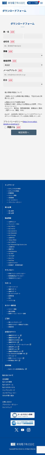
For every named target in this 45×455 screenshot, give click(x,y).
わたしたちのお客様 (14, 188)
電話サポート (12, 289)
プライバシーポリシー (15, 202)
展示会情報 (12, 311)
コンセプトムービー (9, 393)
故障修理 (11, 296)
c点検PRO (12, 247)
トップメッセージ (8, 390)
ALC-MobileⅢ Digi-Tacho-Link (18, 244)
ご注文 (7, 318)
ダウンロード (12, 356)
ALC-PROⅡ (12, 226)
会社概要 (5, 379)
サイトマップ (7, 407)
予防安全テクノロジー (15, 278)
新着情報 (11, 193)
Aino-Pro (11, 258)
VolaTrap (11, 260)
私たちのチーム (7, 384)
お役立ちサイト (10, 332)
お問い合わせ (7, 402)
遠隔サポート (12, 291)
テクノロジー (9, 270)
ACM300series (13, 251)
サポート (8, 283)
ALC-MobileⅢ (13, 233)
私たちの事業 (7, 382)
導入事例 (11, 211)
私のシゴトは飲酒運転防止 (16, 369)
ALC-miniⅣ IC (13, 231)
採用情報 (11, 198)
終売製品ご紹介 (13, 360)
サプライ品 (12, 300)
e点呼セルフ (12, 222)
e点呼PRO (12, 238)
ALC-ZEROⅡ (12, 242)
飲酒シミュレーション (15, 358)
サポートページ (13, 287)
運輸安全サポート (14, 335)
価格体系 (11, 327)
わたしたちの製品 (14, 191)
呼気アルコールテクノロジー (17, 273)
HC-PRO (11, 253)
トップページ (9, 185)
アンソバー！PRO (14, 224)
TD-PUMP (11, 256)
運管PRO (11, 249)
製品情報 (8, 218)
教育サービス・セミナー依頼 (17, 313)
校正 (10, 298)
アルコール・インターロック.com (19, 344)
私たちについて (7, 375)
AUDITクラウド (13, 263)
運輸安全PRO (13, 342)
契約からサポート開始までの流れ (18, 324)
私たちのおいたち (8, 387)
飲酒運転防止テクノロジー (16, 276)
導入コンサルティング (15, 322)
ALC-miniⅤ (12, 228)
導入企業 (8, 207)
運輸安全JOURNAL (14, 340)
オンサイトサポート (14, 293)
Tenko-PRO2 (12, 240)
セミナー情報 (12, 195)
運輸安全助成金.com (15, 351)
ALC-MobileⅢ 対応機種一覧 (17, 353)
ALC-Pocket (12, 235)
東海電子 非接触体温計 (16, 265)
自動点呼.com (13, 349)
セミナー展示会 (10, 305)
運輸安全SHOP (13, 338)
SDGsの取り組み (8, 395)
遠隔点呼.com (13, 347)
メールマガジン (13, 200)
